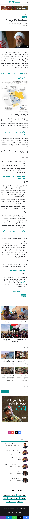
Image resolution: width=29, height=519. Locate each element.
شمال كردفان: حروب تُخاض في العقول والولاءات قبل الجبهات (21, 377)
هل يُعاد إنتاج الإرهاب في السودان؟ (13, 444)
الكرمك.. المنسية (17, 472)
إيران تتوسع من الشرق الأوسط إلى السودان (14, 133)
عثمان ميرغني (18, 473)
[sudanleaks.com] (14, 2)
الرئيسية (24, 14)
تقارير (10, 498)
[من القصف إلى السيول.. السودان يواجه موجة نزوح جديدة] (7, 354)
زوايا (5, 498)
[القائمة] (2, 2)
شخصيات (20, 501)
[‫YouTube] (12, 432)
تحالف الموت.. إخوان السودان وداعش (12, 465)
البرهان (23, 281)
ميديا (8, 501)
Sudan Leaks (22, 509)
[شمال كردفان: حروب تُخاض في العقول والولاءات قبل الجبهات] (21, 370)
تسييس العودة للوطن (16, 479)
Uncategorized (21, 495)
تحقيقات (20, 14)
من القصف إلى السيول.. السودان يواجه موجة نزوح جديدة (8, 361)
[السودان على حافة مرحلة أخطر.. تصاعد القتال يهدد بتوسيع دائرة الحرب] (21, 354)
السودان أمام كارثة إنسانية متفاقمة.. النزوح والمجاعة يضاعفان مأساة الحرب (8, 377)
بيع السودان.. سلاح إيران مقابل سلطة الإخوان (12, 458)
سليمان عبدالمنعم (17, 454)
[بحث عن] (27, 2)
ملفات (13, 501)
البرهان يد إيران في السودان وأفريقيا (17, 270)
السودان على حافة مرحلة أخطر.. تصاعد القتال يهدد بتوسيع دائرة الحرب (22, 361)
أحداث (13, 495)
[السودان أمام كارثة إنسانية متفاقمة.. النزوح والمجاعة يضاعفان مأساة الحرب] (7, 370)
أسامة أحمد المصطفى (16, 445)
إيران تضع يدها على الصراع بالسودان (14, 230)
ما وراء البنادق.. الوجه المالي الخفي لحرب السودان (12, 451)
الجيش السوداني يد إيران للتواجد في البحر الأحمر (14, 177)
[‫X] (16, 432)
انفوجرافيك (7, 495)
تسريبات (16, 498)
